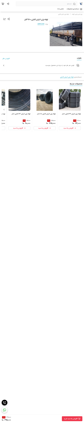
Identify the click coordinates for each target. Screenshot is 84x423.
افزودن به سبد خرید (71, 419)
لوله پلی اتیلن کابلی (63, 14)
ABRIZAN (40, 24)
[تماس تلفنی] (4, 402)
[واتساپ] (4, 410)
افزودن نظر (6, 59)
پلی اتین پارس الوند (77, 14)
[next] (4, 110)
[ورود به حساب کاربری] (8, 4)
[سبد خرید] (3, 4)
